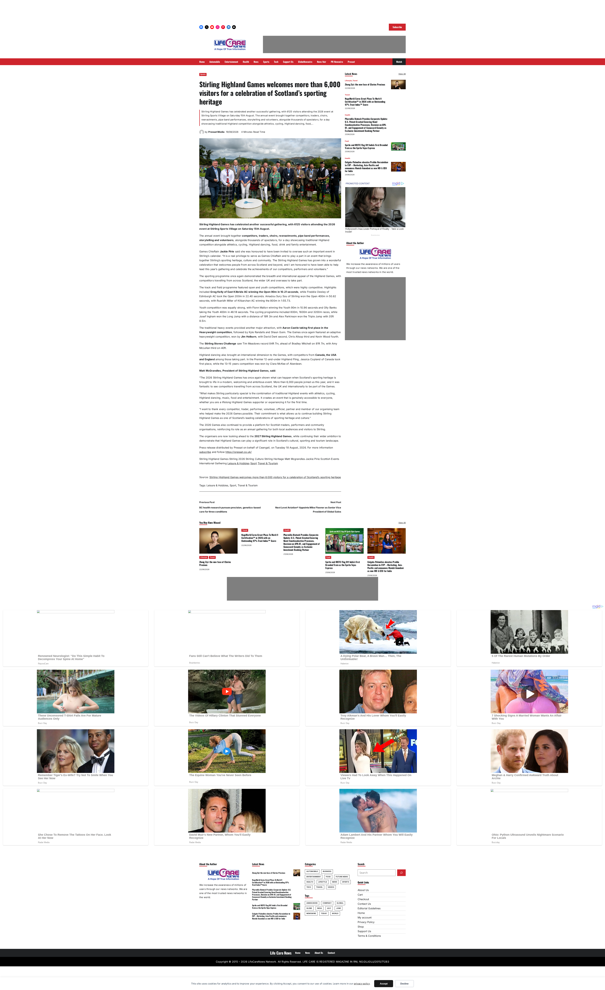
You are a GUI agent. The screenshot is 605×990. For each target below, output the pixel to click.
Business (327, 871)
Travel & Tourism (268, 463)
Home (361, 912)
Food (347, 141)
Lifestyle (348, 81)
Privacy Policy (366, 922)
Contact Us (364, 903)
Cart (360, 894)
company (327, 903)
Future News (342, 877)
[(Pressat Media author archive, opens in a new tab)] (201, 133)
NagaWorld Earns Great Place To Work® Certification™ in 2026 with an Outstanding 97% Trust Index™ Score (365, 101)
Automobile (312, 871)
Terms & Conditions (369, 935)
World (335, 913)
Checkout (363, 899)
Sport (253, 463)
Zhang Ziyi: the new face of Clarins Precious (365, 84)
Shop (361, 926)
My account (365, 917)
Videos (331, 887)
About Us (363, 890)
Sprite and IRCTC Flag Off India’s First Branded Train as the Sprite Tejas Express (366, 146)
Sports (203, 74)
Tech (308, 887)
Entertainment (313, 877)
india (319, 908)
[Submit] (401, 872)
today (324, 913)
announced (312, 903)
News (334, 882)
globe (309, 908)
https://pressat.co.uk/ (238, 452)
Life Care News (280, 953)
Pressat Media (216, 132)
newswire (311, 913)
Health (347, 115)
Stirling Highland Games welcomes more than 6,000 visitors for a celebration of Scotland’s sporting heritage (275, 477)
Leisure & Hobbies (239, 463)
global (340, 903)
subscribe (205, 452)
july (329, 908)
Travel (355, 81)
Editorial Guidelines (369, 908)
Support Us (364, 931)
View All (402, 74)
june (338, 908)
